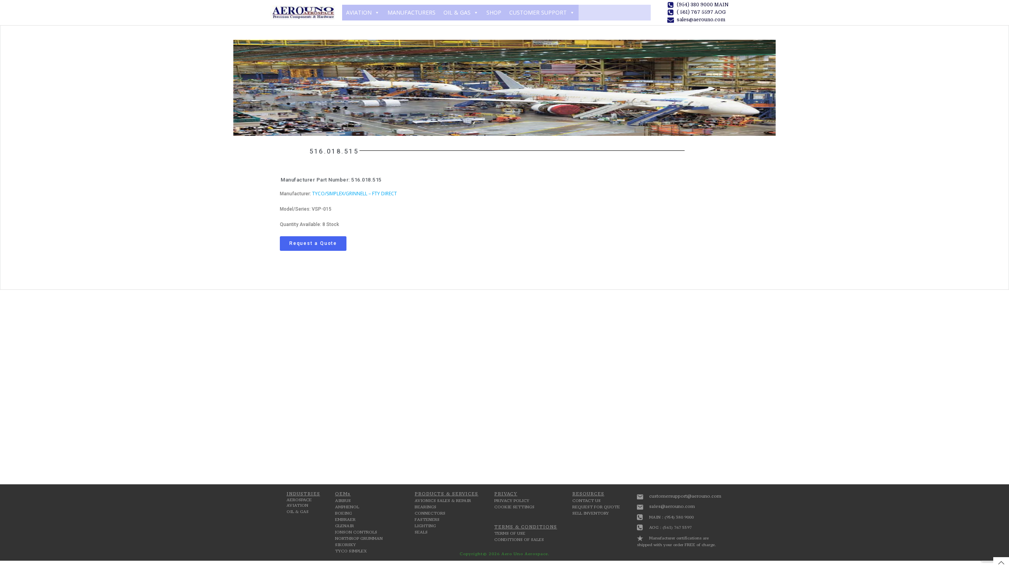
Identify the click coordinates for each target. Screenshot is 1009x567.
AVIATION (359, 12)
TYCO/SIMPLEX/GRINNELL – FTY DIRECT (354, 193)
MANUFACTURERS (411, 12)
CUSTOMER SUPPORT (538, 12)
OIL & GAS (457, 12)
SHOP (493, 12)
